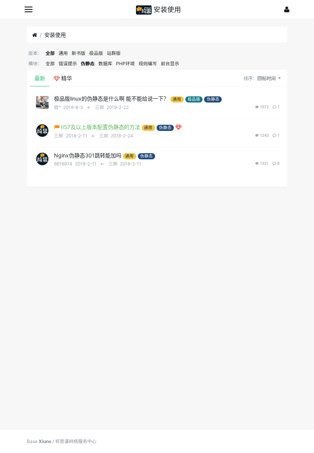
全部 (50, 53)
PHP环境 (125, 63)
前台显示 (170, 63)
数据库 (105, 63)
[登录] (286, 9)
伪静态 (88, 63)
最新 (39, 78)
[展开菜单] (28, 9)
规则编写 (148, 63)
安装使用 (55, 34)
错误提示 (68, 63)
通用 (63, 53)
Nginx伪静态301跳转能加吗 (87, 155)
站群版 (114, 53)
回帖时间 (267, 78)
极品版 (96, 53)
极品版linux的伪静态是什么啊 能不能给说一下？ (111, 98)
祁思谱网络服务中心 (75, 441)
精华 (66, 78)
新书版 (78, 53)
